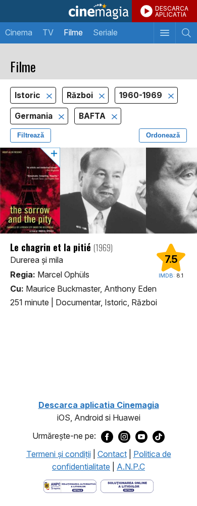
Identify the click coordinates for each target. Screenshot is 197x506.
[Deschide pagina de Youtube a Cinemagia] (141, 436)
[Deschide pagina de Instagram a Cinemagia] (124, 436)
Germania (35, 116)
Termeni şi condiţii (58, 454)
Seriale (105, 32)
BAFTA (93, 116)
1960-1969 (141, 95)
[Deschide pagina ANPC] (69, 485)
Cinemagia (98, 11)
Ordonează (163, 135)
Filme (73, 32)
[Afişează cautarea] (186, 32)
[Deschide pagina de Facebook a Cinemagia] (107, 436)
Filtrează (30, 135)
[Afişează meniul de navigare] (164, 32)
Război (81, 95)
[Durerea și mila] (98, 191)
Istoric (28, 95)
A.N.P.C (131, 467)
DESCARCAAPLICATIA (171, 11)
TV (48, 32)
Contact (112, 454)
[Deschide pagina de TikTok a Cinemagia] (159, 436)
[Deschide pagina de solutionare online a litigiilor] (127, 485)
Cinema (18, 32)
